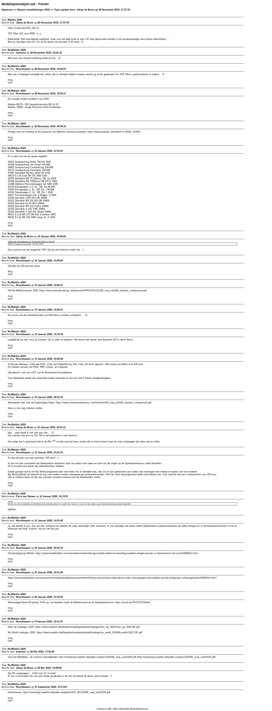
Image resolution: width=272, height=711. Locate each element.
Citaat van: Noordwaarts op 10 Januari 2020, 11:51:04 (31, 241)
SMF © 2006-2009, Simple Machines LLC (130, 708)
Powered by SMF (104, 708)
